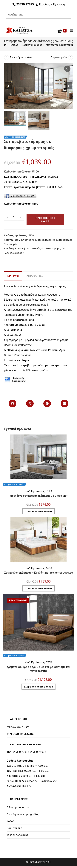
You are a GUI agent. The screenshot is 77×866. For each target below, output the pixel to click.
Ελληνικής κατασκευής (27, 248)
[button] (68, 85)
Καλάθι (11, 821)
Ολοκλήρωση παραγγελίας (23, 814)
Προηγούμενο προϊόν (21, 57)
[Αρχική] (5, 45)
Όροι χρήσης (14, 828)
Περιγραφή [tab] (13, 275)
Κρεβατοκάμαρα (50, 248)
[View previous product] (6, 57)
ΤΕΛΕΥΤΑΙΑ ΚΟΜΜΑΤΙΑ (20, 734)
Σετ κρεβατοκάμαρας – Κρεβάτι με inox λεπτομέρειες (38, 572)
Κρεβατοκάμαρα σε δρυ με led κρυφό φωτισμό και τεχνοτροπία (38, 668)
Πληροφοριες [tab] (34, 275)
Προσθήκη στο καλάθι (45, 220)
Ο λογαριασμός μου (18, 807)
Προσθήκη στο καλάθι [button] (38, 511)
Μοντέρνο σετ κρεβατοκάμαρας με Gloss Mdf (38, 495)
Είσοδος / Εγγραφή (52, 4)
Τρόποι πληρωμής (17, 835)
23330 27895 (25, 4)
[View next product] (70, 57)
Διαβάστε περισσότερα (38, 686)
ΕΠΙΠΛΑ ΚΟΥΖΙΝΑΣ (18, 727)
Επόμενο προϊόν (59, 57)
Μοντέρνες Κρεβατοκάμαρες (35, 239)
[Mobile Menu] (70, 30)
